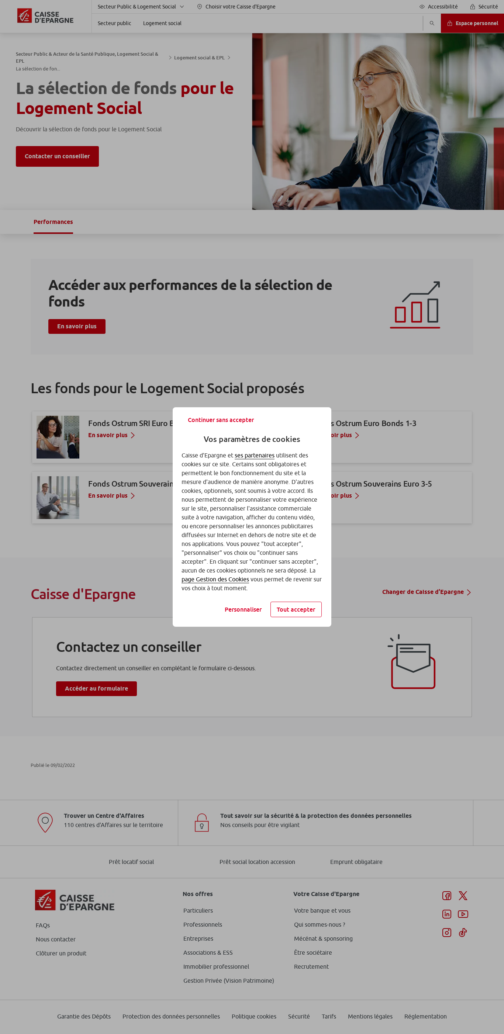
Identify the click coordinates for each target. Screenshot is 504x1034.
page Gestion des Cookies (215, 579)
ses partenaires (255, 455)
